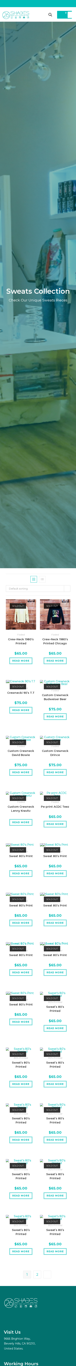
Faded (21, 634)
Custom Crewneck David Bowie (21, 753)
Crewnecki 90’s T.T (20, 693)
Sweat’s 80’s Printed (55, 1009)
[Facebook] (17, 1319)
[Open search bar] (50, 14)
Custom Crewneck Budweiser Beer (55, 697)
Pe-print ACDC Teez (55, 806)
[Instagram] (8, 1319)
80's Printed (55, 1002)
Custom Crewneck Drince (55, 753)
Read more (20, 660)
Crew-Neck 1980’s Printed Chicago (55, 641)
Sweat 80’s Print (21, 856)
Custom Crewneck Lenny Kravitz (21, 809)
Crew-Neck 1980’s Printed (21, 641)
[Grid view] (33, 579)
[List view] (42, 579)
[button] (70, 15)
